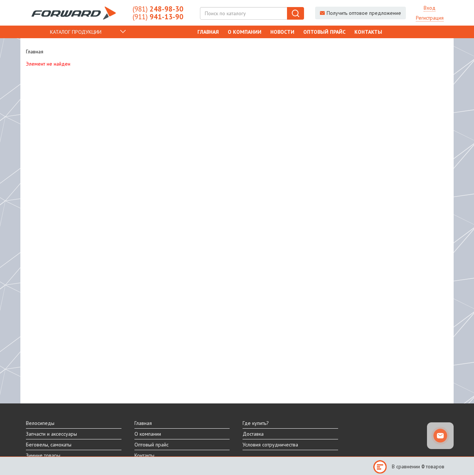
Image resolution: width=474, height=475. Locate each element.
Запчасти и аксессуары (51, 434)
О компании (244, 32)
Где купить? (256, 423)
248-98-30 (158, 8)
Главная (208, 32)
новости (282, 32)
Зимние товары (43, 455)
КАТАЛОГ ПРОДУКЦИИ (75, 32)
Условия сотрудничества (270, 444)
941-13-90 (158, 16)
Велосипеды (40, 423)
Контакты (368, 32)
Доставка (253, 434)
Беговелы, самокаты (48, 444)
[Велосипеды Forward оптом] (73, 13)
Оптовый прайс (324, 32)
